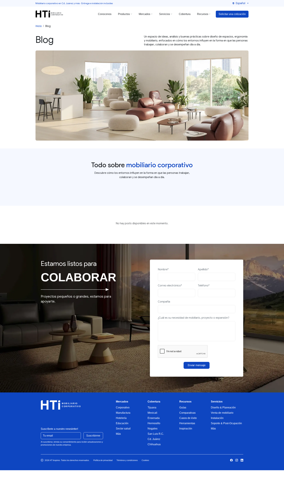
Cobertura (184, 14)
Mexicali (152, 412)
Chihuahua (154, 444)
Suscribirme (93, 435)
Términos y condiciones (127, 460)
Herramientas (187, 423)
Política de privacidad (103, 460)
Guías (182, 407)
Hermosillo (154, 423)
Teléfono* (204, 285)
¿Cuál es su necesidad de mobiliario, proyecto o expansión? (193, 317)
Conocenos (104, 14)
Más (118, 433)
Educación (122, 423)
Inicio (39, 26)
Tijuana (152, 407)
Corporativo (123, 407)
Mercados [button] (144, 14)
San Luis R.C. (156, 433)
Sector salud (123, 428)
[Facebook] (231, 460)
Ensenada (154, 418)
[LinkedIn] (242, 460)
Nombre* (163, 269)
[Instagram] (236, 460)
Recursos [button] (202, 14)
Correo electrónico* (170, 285)
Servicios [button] (164, 14)
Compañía (164, 301)
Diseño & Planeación (223, 407)
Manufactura (123, 412)
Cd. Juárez (154, 439)
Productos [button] (124, 14)
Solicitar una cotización (232, 14)
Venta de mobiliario (222, 412)
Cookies (145, 460)
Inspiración (185, 428)
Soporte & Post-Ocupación (226, 423)
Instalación (217, 418)
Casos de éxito (188, 418)
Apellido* (203, 269)
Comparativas (187, 412)
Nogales (152, 428)
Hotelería (121, 418)
